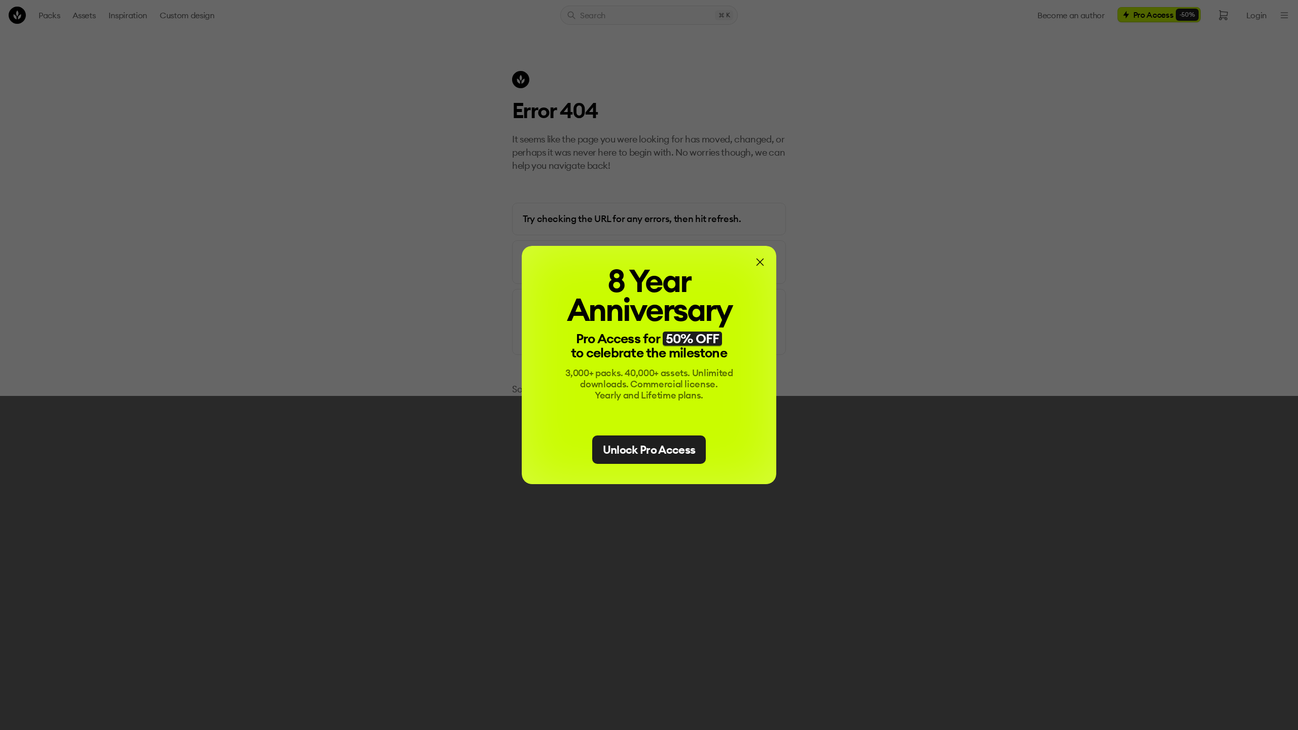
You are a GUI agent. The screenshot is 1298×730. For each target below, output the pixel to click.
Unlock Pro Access (649, 450)
